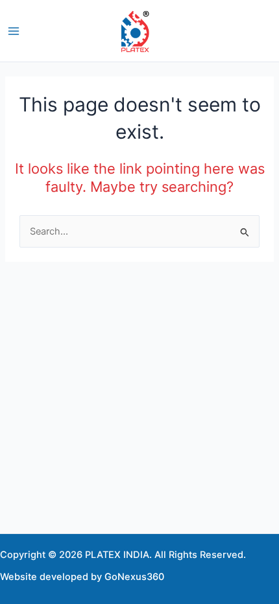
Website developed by (51, 577)
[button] (273, 31)
